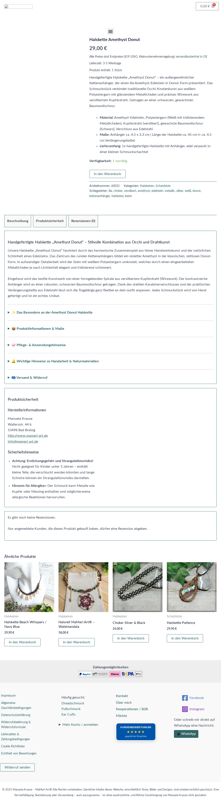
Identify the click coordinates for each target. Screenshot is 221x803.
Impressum (8, 695)
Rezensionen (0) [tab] (83, 221)
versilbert (130, 190)
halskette (117, 196)
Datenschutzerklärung (15, 715)
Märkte (121, 716)
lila (110, 190)
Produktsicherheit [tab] (50, 221)
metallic (170, 190)
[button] (110, 31)
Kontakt (122, 696)
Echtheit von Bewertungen (18, 753)
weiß (188, 190)
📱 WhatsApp (186, 733)
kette (128, 196)
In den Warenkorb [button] (22, 642)
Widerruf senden (17, 767)
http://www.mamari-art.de (28, 435)
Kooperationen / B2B (132, 709)
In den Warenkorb (107, 174)
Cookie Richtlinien (13, 746)
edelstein (157, 190)
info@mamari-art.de (23, 441)
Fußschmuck (71, 709)
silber (179, 190)
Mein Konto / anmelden (80, 724)
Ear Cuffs (69, 714)
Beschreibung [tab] (17, 221)
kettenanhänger (99, 196)
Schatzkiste (163, 186)
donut (196, 190)
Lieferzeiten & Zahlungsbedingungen (15, 737)
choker (118, 190)
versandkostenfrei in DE (191, 56)
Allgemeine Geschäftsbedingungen (16, 706)
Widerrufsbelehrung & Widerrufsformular (16, 725)
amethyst (144, 190)
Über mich (124, 702)
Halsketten (147, 186)
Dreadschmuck (73, 703)
